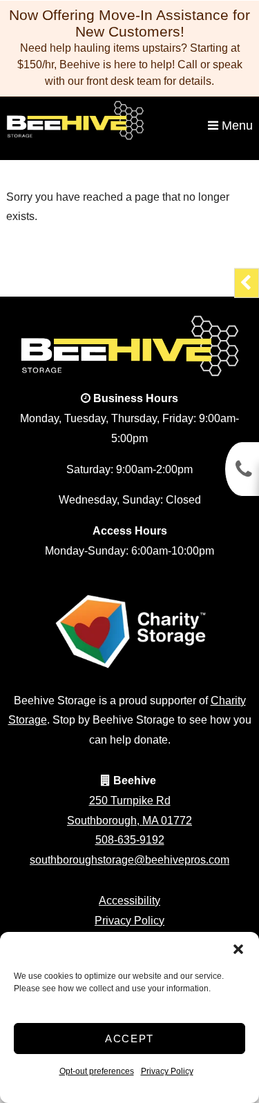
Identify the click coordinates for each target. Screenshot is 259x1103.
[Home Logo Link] (106, 120)
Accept (129, 1038)
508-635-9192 (129, 840)
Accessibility (129, 900)
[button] (238, 949)
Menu (235, 125)
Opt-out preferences (96, 1071)
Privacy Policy (167, 1071)
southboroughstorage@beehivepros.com (129, 860)
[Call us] (241, 469)
